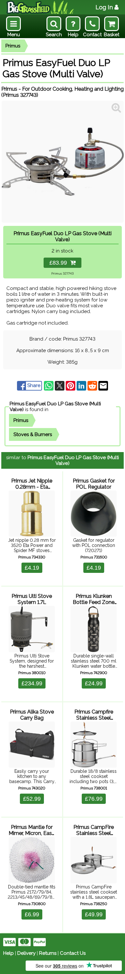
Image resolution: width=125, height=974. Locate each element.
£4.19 (32, 568)
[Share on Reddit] (93, 385)
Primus (12, 46)
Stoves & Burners (32, 434)
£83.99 (59, 263)
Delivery (26, 953)
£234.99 (31, 683)
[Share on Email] (103, 385)
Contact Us (73, 953)
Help (8, 953)
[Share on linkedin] (82, 385)
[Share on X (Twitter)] (60, 385)
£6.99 (32, 914)
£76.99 (94, 799)
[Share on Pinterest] (71, 385)
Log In (104, 7)
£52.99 (32, 799)
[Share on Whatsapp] (49, 385)
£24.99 (94, 683)
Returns (47, 953)
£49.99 (94, 914)
